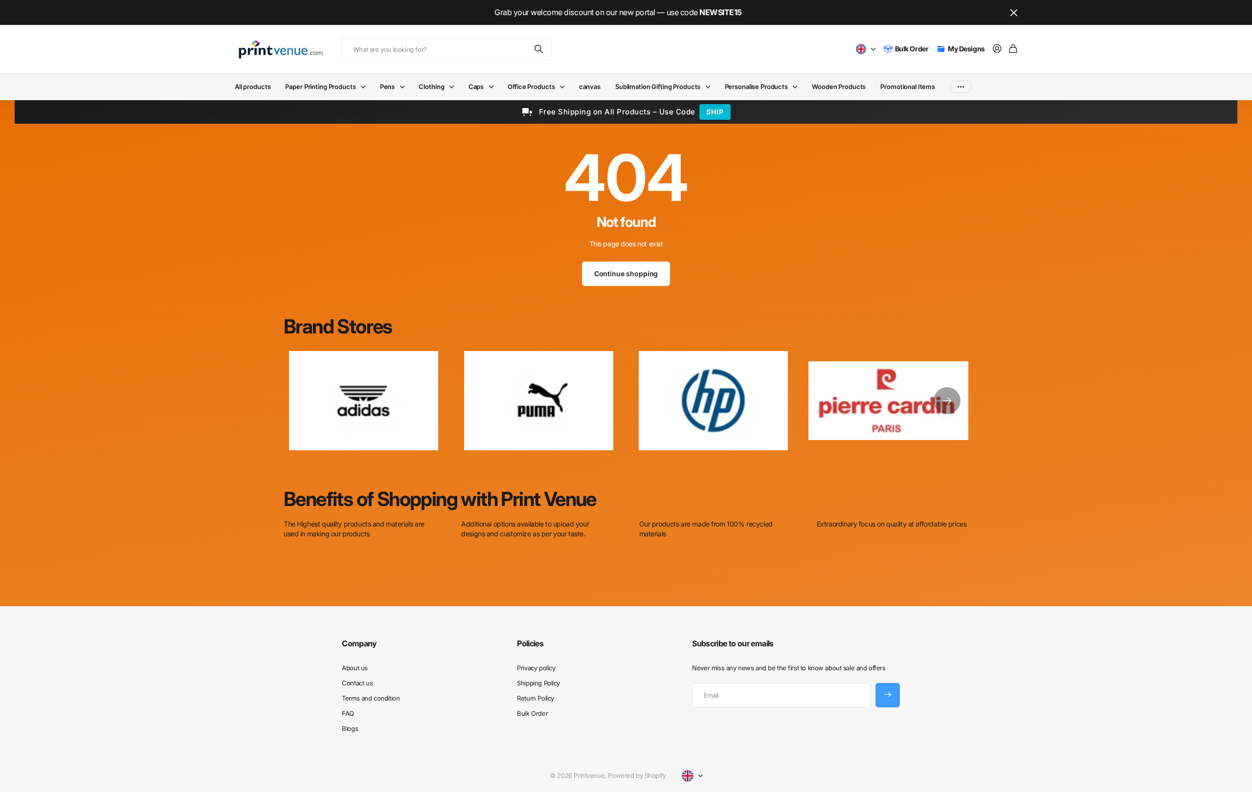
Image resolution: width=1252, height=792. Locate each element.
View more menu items (961, 86)
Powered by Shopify (637, 775)
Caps (476, 86)
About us (355, 668)
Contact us (357, 683)
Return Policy (535, 698)
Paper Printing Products (320, 86)
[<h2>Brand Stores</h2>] (888, 400)
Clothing (431, 86)
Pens (387, 86)
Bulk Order (532, 713)
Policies (530, 643)
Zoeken (539, 49)
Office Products (531, 86)
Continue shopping (626, 273)
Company (359, 643)
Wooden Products (839, 86)
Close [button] (1013, 12)
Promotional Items (907, 86)
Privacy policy (536, 668)
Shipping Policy (538, 683)
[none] (947, 400)
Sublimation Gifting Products (657, 86)
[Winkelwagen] (1013, 49)
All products (252, 86)
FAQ (348, 713)
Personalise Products (756, 86)
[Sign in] (997, 49)
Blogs (350, 728)
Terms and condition (371, 698)
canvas (590, 86)
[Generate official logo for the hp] (713, 400)
